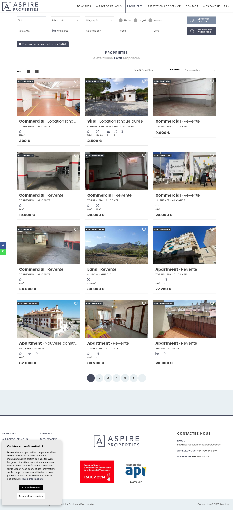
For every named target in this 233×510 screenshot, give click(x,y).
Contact (192, 6)
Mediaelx (225, 504)
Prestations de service (164, 6)
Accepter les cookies (31, 487)
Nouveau (158, 20)
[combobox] (31, 20)
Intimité (62, 504)
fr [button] (225, 6)
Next (74, 97)
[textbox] (32, 20)
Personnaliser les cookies (31, 496)
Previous (22, 97)
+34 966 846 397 (207, 450)
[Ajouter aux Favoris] (75, 82)
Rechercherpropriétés (204, 30)
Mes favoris (211, 6)
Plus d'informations (32, 478)
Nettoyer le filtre (203, 20)
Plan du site (87, 504)
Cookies (73, 504)
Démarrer (84, 6)
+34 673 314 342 (201, 456)
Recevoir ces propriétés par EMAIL (44, 44)
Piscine (127, 20)
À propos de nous (109, 6)
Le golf (142, 20)
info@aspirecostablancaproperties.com (199, 444)
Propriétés (135, 6)
